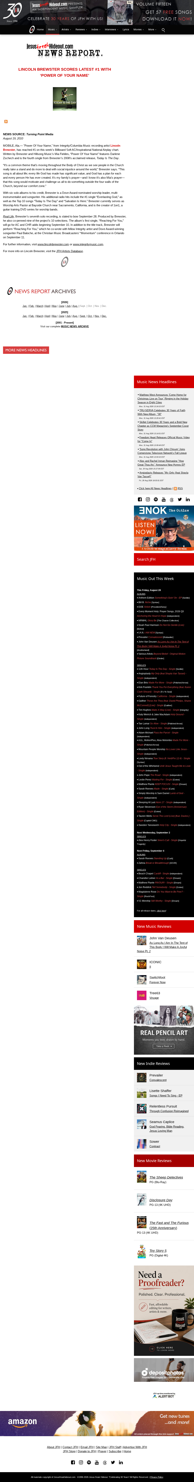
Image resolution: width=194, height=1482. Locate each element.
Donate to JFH (87, 1451)
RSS (180, 488)
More (151, 29)
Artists (65, 29)
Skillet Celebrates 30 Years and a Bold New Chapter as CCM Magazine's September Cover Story (163, 426)
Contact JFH (70, 1447)
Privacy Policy (156, 1477)
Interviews (110, 29)
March (39, 306)
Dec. (104, 316)
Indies (95, 29)
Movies (138, 29)
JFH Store (69, 1451)
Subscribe (115, 1451)
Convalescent (158, 1080)
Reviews (80, 29)
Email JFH (87, 1447)
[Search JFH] (163, 29)
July (68, 306)
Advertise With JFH (135, 1447)
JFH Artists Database (69, 251)
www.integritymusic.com (88, 244)
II (150, 966)
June (61, 306)
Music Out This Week (155, 578)
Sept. (83, 316)
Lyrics (126, 29)
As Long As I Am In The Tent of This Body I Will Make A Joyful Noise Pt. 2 (162, 947)
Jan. (25, 306)
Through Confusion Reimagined (169, 1111)
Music (51, 29)
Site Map (101, 1447)
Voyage (154, 997)
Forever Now (157, 982)
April (47, 306)
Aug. (75, 306)
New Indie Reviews (153, 1063)
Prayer (102, 1451)
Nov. (97, 316)
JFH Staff (115, 1447)
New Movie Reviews (154, 1160)
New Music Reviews (154, 926)
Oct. (90, 316)
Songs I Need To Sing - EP (165, 1095)
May (54, 306)
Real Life (8, 216)
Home (39, 29)
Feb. (31, 306)
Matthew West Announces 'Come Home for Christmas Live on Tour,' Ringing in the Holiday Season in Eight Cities (163, 398)
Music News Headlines (157, 381)
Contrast (154, 1146)
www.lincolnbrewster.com (53, 244)
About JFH (53, 1447)
